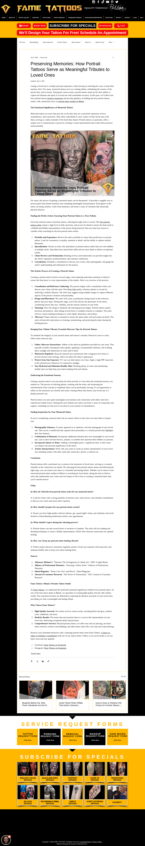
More (110, 42)
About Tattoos (75, 42)
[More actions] (113, 57)
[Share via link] (48, 661)
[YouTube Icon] (107, 2)
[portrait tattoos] (35, 690)
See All (123, 676)
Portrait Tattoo (62, 42)
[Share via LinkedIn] (43, 661)
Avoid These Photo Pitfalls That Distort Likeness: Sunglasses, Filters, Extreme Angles (72, 704)
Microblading (34, 42)
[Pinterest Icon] (112, 2)
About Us (88, 42)
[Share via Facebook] (32, 661)
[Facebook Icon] (98, 2)
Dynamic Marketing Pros (79, 844)
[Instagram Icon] (93, 2)
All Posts (22, 42)
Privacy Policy (97, 842)
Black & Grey (99, 42)
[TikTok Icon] (103, 2)
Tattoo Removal (48, 42)
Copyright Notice (85, 842)
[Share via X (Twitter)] (37, 661)
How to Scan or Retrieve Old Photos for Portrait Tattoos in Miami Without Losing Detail (108, 704)
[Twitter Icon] (117, 2)
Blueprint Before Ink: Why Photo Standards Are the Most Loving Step (35, 704)
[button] (24, 17)
